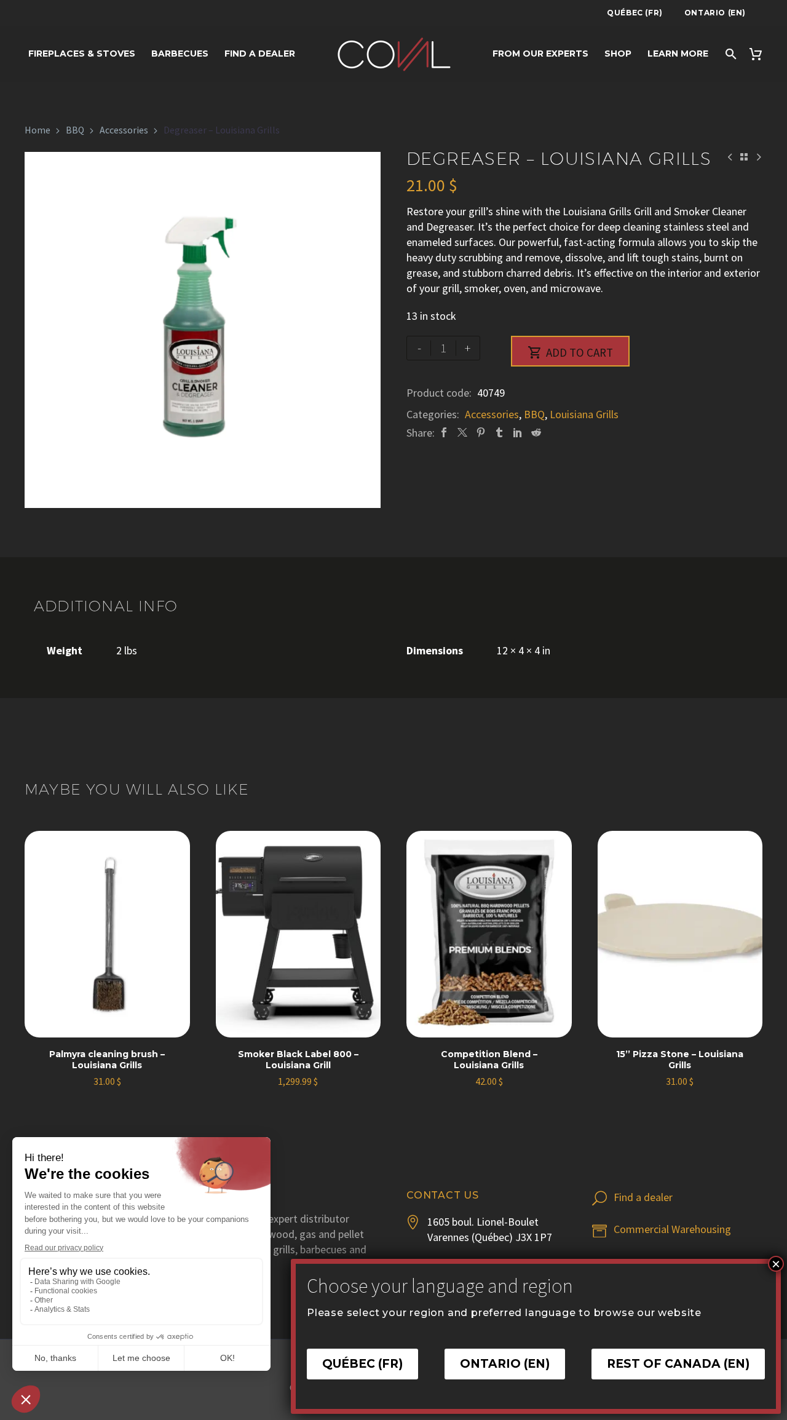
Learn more (677, 53)
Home (37, 130)
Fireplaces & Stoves (81, 53)
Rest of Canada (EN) (678, 1364)
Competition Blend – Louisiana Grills (489, 1060)
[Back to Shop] (744, 157)
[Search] (730, 53)
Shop (617, 53)
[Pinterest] (481, 432)
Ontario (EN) (715, 12)
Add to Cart (570, 352)
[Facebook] (444, 432)
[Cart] (759, 53)
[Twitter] (462, 432)
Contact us (442, 1195)
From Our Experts (540, 53)
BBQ (75, 130)
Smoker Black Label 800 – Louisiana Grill (298, 1060)
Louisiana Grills (584, 414)
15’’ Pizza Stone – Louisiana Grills (679, 1060)
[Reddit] (536, 432)
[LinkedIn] (517, 432)
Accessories (124, 130)
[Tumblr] (499, 432)
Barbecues (179, 53)
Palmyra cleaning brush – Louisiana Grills (107, 1060)
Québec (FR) (635, 12)
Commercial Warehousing (672, 1229)
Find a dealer (259, 53)
